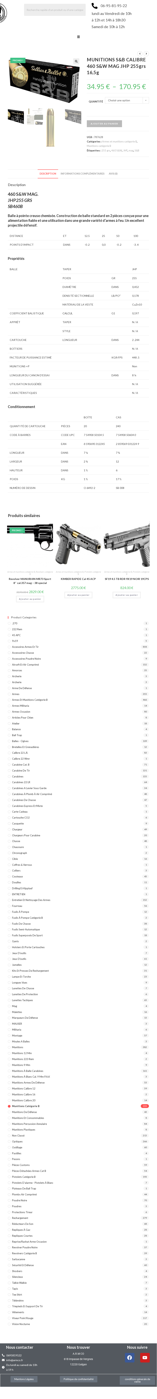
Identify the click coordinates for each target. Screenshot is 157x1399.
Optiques (17, 1141)
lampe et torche (21, 976)
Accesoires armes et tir (25, 646)
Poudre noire (19, 1200)
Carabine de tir (21, 770)
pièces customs (21, 1165)
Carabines (17, 776)
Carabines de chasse (24, 800)
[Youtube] (145, 1357)
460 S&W (116, 150)
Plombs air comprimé (24, 1194)
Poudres (16, 1206)
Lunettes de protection (25, 994)
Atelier (16, 723)
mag (131, 150)
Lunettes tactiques (22, 1000)
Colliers (16, 870)
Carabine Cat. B (20, 764)
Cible (15, 858)
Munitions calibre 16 (23, 1094)
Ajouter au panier (104, 123)
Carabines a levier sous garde (29, 788)
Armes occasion (21, 711)
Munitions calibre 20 (23, 1100)
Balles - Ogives (20, 741)
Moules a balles (21, 1041)
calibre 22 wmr (21, 758)
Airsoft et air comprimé (25, 664)
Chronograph (19, 852)
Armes (15, 694)
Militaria (16, 1029)
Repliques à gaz (21, 1229)
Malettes (17, 1012)
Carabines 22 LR (21, 782)
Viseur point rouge (22, 1318)
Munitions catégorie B (99, 145)
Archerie (16, 676)
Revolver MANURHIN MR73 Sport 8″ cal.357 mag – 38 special (30, 580)
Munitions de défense (24, 1112)
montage (17, 1035)
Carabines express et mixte (27, 805)
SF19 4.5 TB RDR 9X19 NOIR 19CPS (127, 578)
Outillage (17, 1147)
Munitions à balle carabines (27, 1070)
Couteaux (17, 876)
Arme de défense (22, 688)
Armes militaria (20, 705)
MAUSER (17, 1023)
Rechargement (20, 1217)
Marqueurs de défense (25, 1017)
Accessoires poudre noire (26, 658)
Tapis (15, 1288)
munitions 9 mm (21, 1065)
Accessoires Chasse (23, 652)
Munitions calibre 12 (23, 1088)
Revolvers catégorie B (41, 573)
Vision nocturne (21, 1324)
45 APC (16, 635)
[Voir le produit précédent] (139, 53)
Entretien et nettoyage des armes (31, 900)
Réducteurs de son (22, 1223)
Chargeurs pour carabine (26, 835)
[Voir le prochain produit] (146, 53)
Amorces (17, 670)
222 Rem (17, 629)
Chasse (16, 841)
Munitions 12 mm (22, 1053)
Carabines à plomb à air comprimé (32, 794)
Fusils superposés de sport (27, 935)
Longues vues (19, 982)
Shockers (17, 1271)
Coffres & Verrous (22, 864)
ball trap (17, 735)
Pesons (16, 1159)
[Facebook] (129, 1357)
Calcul (68, 313)
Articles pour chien (22, 717)
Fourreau (17, 905)
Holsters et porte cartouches (28, 947)
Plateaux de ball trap (24, 1188)
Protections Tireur (22, 1212)
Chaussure (18, 847)
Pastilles (16, 1153)
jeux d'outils (19, 953)
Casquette (18, 823)
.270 (14, 623)
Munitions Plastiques (23, 1129)
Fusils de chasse (21, 923)
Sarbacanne (18, 1259)
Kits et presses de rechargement (30, 970)
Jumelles (17, 964)
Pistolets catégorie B (89, 573)
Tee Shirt (17, 1294)
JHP (125, 150)
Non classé (18, 1135)
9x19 (15, 640)
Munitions (17, 1047)
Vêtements (18, 1312)
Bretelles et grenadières (25, 747)
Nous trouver (78, 1347)
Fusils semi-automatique (26, 929)
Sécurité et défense (23, 1265)
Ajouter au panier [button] (30, 598)
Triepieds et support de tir (27, 1306)
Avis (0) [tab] (113, 173)
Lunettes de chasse (23, 988)
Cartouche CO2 (21, 817)
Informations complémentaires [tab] (82, 173)
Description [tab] (48, 173)
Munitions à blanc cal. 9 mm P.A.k (31, 1076)
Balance (16, 729)
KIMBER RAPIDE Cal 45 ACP (78, 578)
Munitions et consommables (28, 1117)
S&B (137, 150)
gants (15, 941)
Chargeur (17, 829)
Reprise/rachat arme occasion (29, 1241)
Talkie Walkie (19, 1282)
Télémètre (18, 1300)
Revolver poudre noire (24, 1247)
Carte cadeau (20, 811)
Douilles (16, 882)
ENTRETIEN (18, 894)
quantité (96, 101)
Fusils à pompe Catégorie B (27, 917)
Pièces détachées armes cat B (29, 1170)
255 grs (106, 150)
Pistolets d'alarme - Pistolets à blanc (32, 1182)
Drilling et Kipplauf (22, 888)
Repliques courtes (22, 1235)
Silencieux (17, 1276)
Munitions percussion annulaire (29, 1123)
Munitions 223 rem (23, 1059)
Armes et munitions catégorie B (119, 141)
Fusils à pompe (20, 911)
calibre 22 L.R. (20, 752)
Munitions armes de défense (28, 1082)
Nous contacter (19, 1347)
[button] (78, 37)
